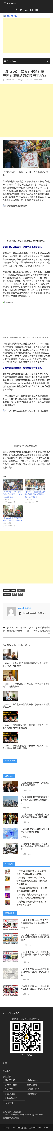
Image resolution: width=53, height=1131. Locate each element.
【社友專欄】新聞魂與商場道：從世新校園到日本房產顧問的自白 (35, 800)
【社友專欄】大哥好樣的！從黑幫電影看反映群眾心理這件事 (35, 815)
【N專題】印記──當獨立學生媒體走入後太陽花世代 (35, 830)
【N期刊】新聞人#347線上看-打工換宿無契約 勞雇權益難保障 (35, 921)
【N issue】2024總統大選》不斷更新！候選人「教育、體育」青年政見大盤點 (25, 747)
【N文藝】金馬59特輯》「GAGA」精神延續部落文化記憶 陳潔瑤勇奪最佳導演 (31, 880)
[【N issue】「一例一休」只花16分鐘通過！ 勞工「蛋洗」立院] (13, 484)
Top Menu (11, 3)
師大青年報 (10, 1080)
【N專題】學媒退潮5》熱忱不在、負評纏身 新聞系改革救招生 (35, 846)
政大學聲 (9, 1089)
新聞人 (21, 79)
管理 (5, 1063)
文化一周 (9, 1102)
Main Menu (11, 61)
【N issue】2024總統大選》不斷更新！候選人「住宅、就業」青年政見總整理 (25, 726)
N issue (20, 591)
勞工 (14, 594)
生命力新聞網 (11, 1098)
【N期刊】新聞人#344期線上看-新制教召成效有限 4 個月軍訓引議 (35, 972)
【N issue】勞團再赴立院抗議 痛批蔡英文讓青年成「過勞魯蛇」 (35, 494)
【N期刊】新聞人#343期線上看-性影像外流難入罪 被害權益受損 (35, 987)
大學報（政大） (34, 1089)
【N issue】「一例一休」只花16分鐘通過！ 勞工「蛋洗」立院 (12, 494)
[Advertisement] (26, 35)
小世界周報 (10, 1093)
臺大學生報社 (11, 1085)
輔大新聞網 (32, 1093)
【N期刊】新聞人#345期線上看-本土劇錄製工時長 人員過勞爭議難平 (35, 955)
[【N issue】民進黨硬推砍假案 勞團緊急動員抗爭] (13, 511)
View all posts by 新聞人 (34, 613)
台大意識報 (32, 1085)
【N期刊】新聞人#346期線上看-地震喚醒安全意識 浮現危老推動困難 (35, 937)
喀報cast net (32, 1080)
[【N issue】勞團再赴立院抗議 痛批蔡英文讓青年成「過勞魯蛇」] (35, 484)
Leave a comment (35, 79)
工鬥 (20, 594)
